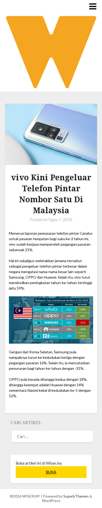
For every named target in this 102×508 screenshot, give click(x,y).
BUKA (51, 472)
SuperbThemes (76, 496)
